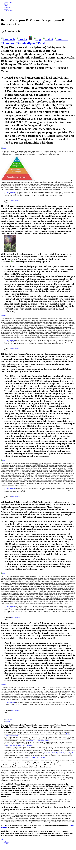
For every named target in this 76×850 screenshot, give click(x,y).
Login (6, 4)
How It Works (8, 10)
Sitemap (6, 842)
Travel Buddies (15, 200)
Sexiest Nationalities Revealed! (36, 757)
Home (6, 843)
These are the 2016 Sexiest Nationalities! (37, 740)
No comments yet (9, 192)
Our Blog (7, 7)
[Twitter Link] (7, 721)
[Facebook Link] (8, 720)
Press (6, 5)
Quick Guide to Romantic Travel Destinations (19, 745)
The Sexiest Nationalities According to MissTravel (58, 752)
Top (2, 839)
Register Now (8, 2)
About (6, 9)
